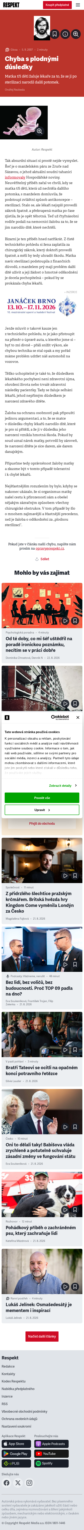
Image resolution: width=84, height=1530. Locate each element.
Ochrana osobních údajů (19, 1419)
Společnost (13, 887)
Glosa (14, 49)
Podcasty (16, 976)
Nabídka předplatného (18, 1389)
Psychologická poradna (20, 632)
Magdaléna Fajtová (17, 918)
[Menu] (78, 5)
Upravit (39, 809)
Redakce (8, 1366)
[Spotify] (51, 1463)
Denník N (37, 658)
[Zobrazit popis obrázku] (65, 34)
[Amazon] (16, 1463)
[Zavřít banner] (77, 717)
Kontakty (8, 1374)
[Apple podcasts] (51, 1444)
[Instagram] (29, 1486)
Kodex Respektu (13, 1381)
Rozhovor (12, 1221)
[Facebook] (6, 1486)
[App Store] (16, 1444)
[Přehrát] (65, 621)
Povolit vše (42, 798)
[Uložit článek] (55, 34)
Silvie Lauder (13, 1081)
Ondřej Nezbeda (15, 89)
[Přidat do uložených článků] (75, 621)
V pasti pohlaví (14, 1061)
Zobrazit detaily (60, 785)
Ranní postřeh (19, 1298)
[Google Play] (16, 1454)
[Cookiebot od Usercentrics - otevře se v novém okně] (52, 717)
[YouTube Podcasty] (51, 1454)
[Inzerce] (42, 306)
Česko (9, 1138)
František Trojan (37, 1001)
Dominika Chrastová (18, 658)
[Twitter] (18, 1486)
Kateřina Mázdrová (17, 1241)
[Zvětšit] (42, 28)
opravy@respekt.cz (50, 548)
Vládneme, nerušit (34, 976)
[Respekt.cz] (11, 4)
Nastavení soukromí (16, 1426)
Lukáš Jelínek (14, 1318)
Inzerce (7, 1396)
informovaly (15, 177)
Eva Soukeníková (16, 1001)
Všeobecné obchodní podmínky (24, 1412)
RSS (5, 1404)
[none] (76, 34)
